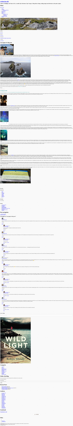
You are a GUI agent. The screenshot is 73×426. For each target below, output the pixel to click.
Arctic (2, 367)
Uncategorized (3, 372)
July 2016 (3, 404)
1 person (8, 242)
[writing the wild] (28, 29)
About (2, 8)
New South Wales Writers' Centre (6, 208)
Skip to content (2, 7)
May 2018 (3, 397)
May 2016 (3, 405)
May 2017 (3, 401)
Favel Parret (3, 205)
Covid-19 (3, 368)
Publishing (3, 370)
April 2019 (3, 395)
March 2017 (3, 402)
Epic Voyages (3, 11)
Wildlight (3, 9)
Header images (3, 12)
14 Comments (2, 40)
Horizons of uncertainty (4, 388)
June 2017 (3, 400)
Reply (2, 224)
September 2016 (4, 403)
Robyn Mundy (6, 251)
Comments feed (4, 421)
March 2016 (3, 406)
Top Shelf (3, 371)
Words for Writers (4, 374)
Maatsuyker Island (5, 14)
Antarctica (3, 366)
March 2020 (3, 394)
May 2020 (3, 393)
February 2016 (3, 407)
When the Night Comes (4, 209)
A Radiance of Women (4, 389)
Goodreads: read (3, 411)
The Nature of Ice (4, 10)
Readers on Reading (4, 386)
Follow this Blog (4, 376)
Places (2, 13)
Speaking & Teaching (4, 16)
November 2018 (4, 396)
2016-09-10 (1, 35)
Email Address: (2, 380)
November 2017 (4, 398)
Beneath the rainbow (3, 214)
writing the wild (4, 1)
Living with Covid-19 (4, 387)
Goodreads (3, 206)
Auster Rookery (5, 15)
